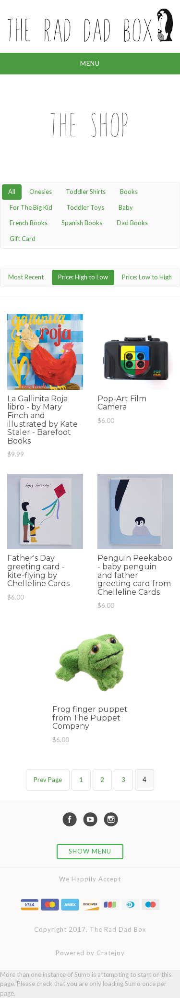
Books (129, 191)
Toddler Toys (85, 207)
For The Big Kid (31, 207)
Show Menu (90, 851)
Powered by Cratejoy (90, 953)
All (11, 191)
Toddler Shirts (86, 191)
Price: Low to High (147, 277)
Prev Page (48, 779)
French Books (29, 223)
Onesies (40, 191)
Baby (126, 207)
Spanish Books (81, 223)
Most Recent (26, 277)
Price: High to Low (83, 277)
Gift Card (23, 238)
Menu (90, 63)
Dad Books (132, 223)
